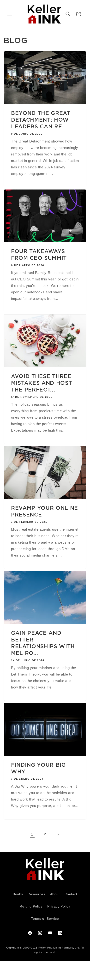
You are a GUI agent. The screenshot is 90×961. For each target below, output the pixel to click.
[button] (9, 14)
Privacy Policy (58, 906)
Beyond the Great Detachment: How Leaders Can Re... (40, 120)
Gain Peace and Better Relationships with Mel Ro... (43, 643)
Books (18, 894)
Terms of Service (45, 918)
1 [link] (32, 834)
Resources (36, 894)
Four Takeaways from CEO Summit (39, 254)
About (55, 894)
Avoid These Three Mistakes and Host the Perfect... (41, 383)
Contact (71, 894)
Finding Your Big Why (38, 768)
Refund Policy (31, 906)
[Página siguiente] (58, 834)
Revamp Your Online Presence (44, 511)
